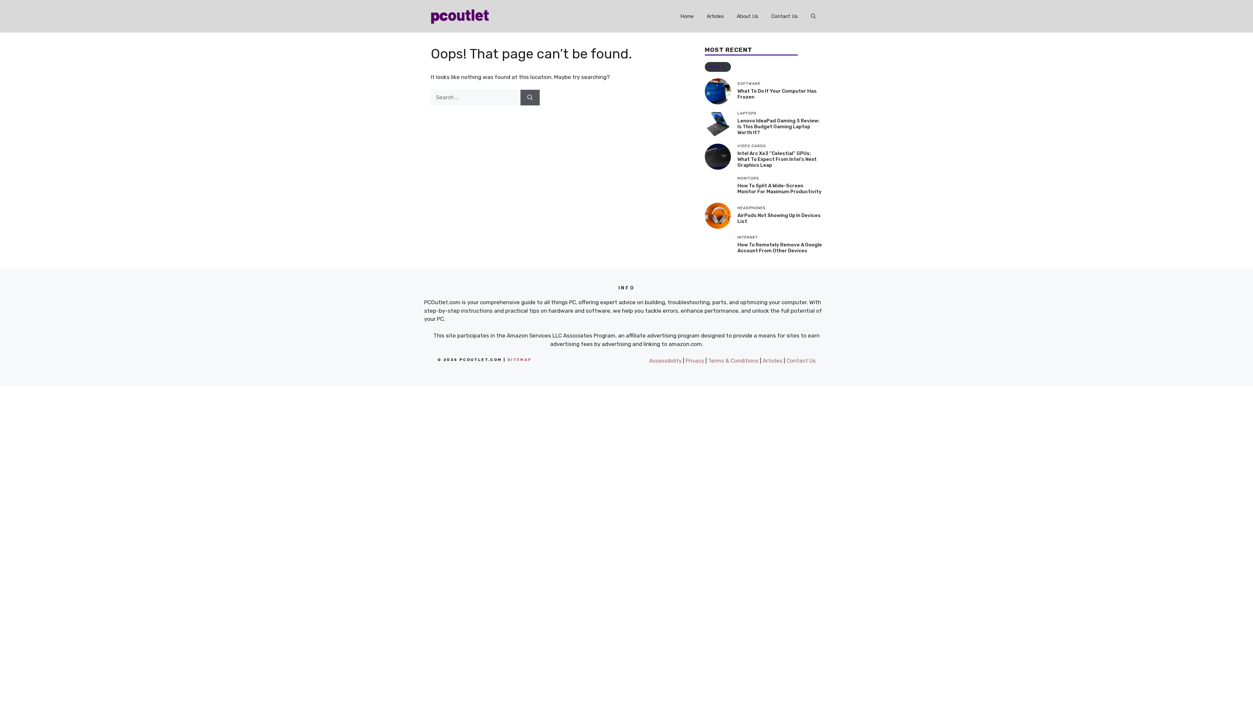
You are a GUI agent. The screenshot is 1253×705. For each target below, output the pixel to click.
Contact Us (784, 16)
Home (687, 16)
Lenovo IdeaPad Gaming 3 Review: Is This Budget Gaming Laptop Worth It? (778, 126)
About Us (747, 16)
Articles (715, 16)
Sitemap (519, 359)
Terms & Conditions (733, 360)
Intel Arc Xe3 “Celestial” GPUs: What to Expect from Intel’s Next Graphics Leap (777, 159)
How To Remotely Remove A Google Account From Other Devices (779, 248)
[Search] (530, 97)
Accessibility (665, 360)
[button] (813, 16)
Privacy (695, 360)
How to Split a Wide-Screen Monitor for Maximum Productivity (779, 189)
